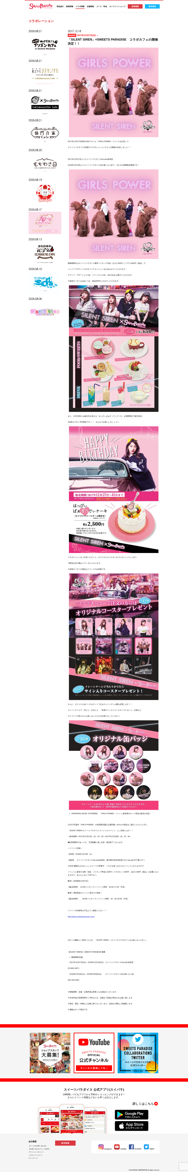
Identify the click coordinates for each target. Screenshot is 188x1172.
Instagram (108, 1149)
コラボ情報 (80, 6)
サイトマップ (33, 1158)
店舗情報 (90, 6)
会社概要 (33, 1141)
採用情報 (135, 6)
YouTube (123, 1149)
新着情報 (69, 6)
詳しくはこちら (143, 1103)
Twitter (152, 1149)
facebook (138, 1149)
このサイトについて (35, 1155)
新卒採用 (152, 6)
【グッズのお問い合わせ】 (38, 1146)
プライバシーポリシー (36, 1152)
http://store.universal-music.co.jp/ (81, 916)
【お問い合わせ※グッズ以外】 (39, 1149)
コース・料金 (101, 6)
